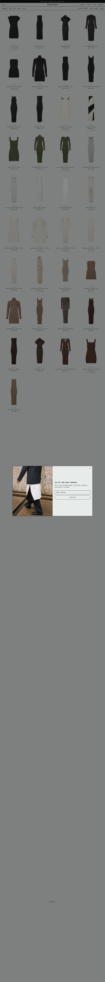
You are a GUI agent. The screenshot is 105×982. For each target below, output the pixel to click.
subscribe (72, 497)
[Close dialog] (90, 468)
